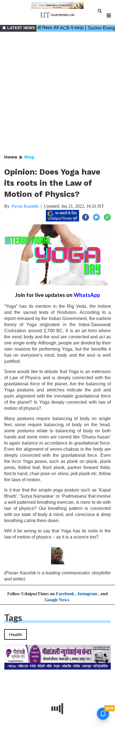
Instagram (87, 593)
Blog (29, 157)
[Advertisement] (57, 93)
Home (10, 157)
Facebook (65, 593)
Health (15, 634)
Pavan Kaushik (25, 206)
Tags (13, 617)
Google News (57, 599)
